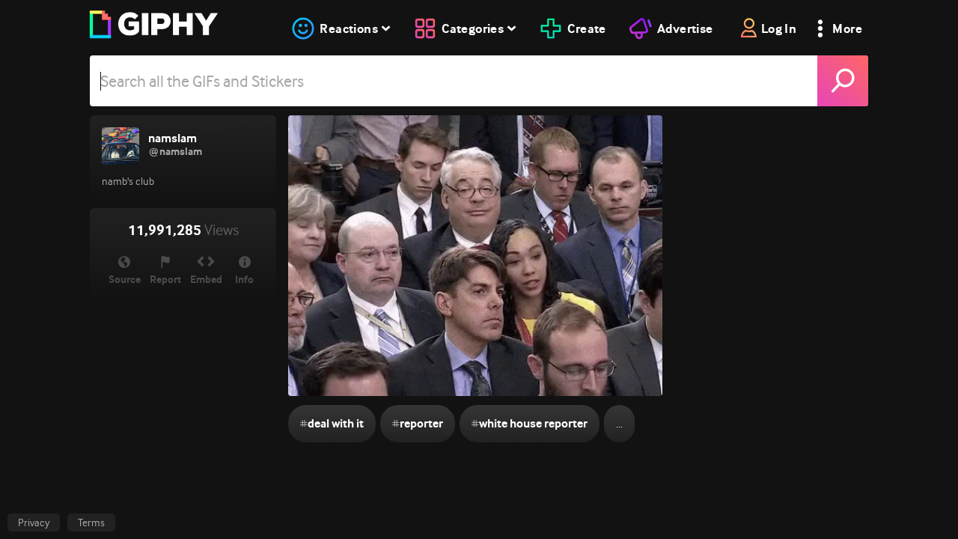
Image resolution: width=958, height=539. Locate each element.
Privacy (33, 523)
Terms (91, 523)
